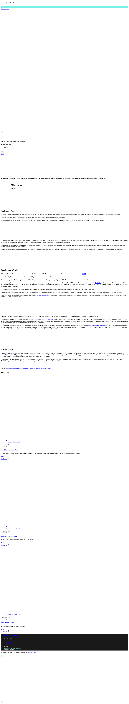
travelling (45, 368)
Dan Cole (7, 648)
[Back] (2, 152)
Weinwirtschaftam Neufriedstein (98, 325)
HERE (84, 274)
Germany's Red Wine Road (9, 536)
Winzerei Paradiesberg (46, 319)
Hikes (2, 154)
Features (10, 642)
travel (35, 368)
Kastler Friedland (115, 327)
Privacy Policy (31, 652)
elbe (14, 368)
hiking (21, 368)
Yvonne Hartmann (16, 648)
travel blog (40, 368)
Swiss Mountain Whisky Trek (9, 450)
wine (49, 368)
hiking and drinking (28, 368)
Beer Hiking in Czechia (7, 622)
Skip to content (5, 9)
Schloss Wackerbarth (6, 355)
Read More (4, 459)
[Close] (2, 132)
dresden (10, 368)
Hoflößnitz (98, 283)
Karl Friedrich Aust (44, 295)
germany (17, 368)
